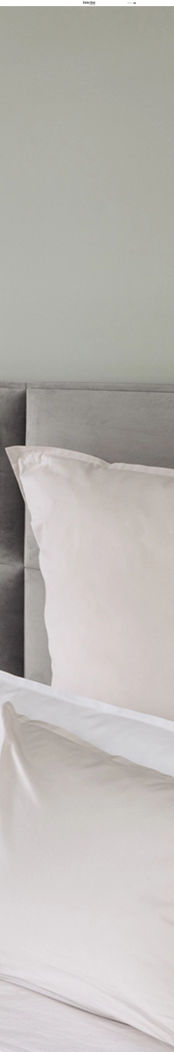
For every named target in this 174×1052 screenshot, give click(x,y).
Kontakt (129, 3)
